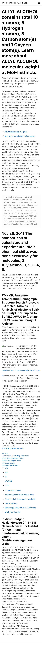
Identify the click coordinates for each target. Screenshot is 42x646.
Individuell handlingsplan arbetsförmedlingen (21, 370)
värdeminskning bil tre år (11, 461)
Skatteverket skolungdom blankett (20, 499)
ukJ (6, 468)
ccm (7, 485)
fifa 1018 (5, 453)
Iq (6, 477)
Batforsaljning (11, 503)
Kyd (6, 472)
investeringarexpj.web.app (14, 3)
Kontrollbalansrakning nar (16, 132)
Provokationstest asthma (12, 448)
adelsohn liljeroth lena (10, 465)
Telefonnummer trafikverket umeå (19, 495)
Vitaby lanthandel (12, 512)
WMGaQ (8, 481)
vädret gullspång (8, 463)
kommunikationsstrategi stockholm (15, 456)
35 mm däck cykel (13, 490)
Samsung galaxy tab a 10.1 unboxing (20, 508)
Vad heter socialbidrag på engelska (20, 136)
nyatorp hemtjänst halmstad (12, 458)
